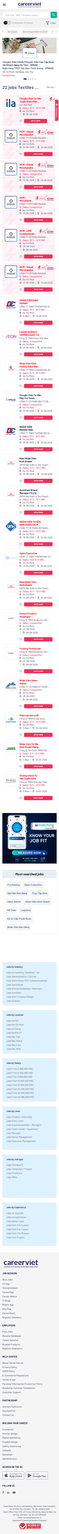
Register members (11, 1317)
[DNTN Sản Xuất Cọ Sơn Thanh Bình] (11, 463)
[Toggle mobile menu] (4, 4)
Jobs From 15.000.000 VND (19, 1084)
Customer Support (11, 1392)
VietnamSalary (10, 1287)
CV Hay (6, 1283)
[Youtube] (14, 1492)
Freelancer (8, 1429)
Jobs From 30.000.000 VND (20, 1092)
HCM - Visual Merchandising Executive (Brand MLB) (28, 268)
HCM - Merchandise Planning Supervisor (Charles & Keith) (27, 199)
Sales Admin (14, 901)
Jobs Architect (13, 992)
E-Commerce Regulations (15, 1375)
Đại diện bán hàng (17, 893)
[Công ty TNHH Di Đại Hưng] (11, 720)
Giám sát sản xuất (29, 715)
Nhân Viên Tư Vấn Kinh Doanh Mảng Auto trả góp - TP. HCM (29, 745)
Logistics (26, 910)
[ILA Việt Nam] (11, 103)
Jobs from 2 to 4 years (17, 1225)
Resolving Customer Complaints (18, 1388)
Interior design (9, 1433)
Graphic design (10, 1442)
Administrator (9, 1458)
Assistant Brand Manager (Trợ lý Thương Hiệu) (28, 491)
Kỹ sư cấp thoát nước (19, 918)
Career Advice (9, 1296)
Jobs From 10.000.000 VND (19, 1080)
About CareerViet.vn (12, 1362)
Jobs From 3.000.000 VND (19, 1068)
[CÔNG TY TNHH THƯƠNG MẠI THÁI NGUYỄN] (11, 558)
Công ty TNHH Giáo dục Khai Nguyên (33, 782)
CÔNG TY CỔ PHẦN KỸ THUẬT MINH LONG (34, 687)
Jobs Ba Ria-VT (14, 1032)
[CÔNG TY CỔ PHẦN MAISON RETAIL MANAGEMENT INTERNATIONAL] (11, 136)
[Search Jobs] (54, 15)
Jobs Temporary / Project (19, 1169)
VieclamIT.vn (8, 1410)
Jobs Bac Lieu (13, 1044)
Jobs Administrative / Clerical (21, 976)
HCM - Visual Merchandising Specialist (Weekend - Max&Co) (28, 166)
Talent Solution (10, 1340)
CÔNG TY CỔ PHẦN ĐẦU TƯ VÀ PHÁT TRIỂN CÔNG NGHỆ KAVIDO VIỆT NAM (35, 401)
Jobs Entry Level (14, 1120)
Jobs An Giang (13, 1028)
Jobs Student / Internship (19, 1116)
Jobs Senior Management (19, 1137)
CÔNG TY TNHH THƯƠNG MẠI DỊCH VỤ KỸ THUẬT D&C (36, 306)
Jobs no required (14, 1213)
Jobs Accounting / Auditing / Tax (22, 972)
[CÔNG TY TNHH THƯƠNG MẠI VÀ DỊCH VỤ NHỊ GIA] (11, 368)
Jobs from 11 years (15, 1237)
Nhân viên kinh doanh (37, 901)
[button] (21, 121)
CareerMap (8, 1292)
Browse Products (11, 1344)
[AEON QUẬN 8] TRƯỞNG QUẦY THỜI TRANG (30, 333)
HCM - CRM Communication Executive (28, 232)
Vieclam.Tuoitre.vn (12, 1406)
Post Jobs (7, 1331)
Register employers (12, 1348)
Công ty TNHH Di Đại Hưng (32, 718)
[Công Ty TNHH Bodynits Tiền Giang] (11, 618)
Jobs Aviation (13, 1000)
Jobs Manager (13, 1133)
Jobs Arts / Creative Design (20, 996)
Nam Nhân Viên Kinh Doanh (28, 460)
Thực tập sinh (39, 893)
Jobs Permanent (14, 1164)
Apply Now (35, 121)
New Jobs (7, 1279)
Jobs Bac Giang (14, 1040)
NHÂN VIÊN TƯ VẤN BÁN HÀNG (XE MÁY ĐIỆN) (30, 523)
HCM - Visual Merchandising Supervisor (28, 133)
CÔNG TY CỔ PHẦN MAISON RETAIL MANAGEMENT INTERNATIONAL (33, 138)
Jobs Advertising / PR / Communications (26, 980)
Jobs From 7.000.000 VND (19, 1076)
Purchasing (13, 884)
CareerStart (8, 1313)
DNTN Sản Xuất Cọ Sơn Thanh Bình (34, 465)
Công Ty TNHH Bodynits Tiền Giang (34, 620)
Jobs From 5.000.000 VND (19, 1072)
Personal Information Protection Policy (22, 1383)
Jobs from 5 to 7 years (17, 1229)
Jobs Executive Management (21, 1141)
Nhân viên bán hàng (18, 927)
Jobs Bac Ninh (13, 1048)
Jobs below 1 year (15, 1221)
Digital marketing (11, 1437)
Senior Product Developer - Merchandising (28, 615)
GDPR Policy (8, 1371)
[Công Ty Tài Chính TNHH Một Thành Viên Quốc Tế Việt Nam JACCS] (11, 749)
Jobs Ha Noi (12, 1020)
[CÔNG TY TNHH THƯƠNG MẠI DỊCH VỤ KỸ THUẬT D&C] (11, 305)
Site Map (6, 1308)
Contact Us (8, 1415)
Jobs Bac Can (13, 1036)
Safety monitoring (11, 1446)
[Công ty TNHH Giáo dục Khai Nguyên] (11, 780)
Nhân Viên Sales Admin (28, 682)
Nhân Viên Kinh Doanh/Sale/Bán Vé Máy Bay (31, 365)
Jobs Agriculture (14, 984)
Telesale (6, 1450)
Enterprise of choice (22, 22)
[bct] (29, 1525)
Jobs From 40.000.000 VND (20, 1097)
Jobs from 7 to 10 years (17, 1233)
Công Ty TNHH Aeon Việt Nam (34, 338)
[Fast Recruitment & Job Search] (29, 4)
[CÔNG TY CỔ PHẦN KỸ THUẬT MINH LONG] (11, 685)
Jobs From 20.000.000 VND (20, 1089)
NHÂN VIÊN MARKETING (26, 428)
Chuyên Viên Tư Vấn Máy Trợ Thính (30, 397)
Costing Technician (30, 648)
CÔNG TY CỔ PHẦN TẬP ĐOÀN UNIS (34, 528)
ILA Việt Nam (26, 105)
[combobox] (25, 15)
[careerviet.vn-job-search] (13, 1475)
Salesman (7, 1454)
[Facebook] (3, 1492)
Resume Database (11, 1335)
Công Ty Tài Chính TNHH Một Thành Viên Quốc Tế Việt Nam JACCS (34, 750)
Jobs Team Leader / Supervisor (22, 1129)
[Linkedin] (8, 1492)
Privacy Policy (9, 1367)
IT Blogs (6, 1300)
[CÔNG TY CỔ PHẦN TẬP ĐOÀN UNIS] (11, 526)
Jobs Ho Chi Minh (15, 1024)
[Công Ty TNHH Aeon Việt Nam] (11, 337)
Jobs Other (11, 1177)
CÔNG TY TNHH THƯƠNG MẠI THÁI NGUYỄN (36, 556)
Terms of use (9, 1379)
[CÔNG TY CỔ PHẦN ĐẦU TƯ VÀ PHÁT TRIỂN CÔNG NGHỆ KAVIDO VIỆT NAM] (11, 400)
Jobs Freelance (14, 1173)
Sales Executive (28, 553)
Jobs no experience (16, 1217)
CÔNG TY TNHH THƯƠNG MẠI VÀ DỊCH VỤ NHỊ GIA (35, 370)
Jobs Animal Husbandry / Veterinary (24, 988)
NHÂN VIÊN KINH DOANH (29, 302)
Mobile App (8, 1304)
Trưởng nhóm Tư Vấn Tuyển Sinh (28, 777)
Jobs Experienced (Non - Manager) (23, 1124)
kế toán (11, 910)
